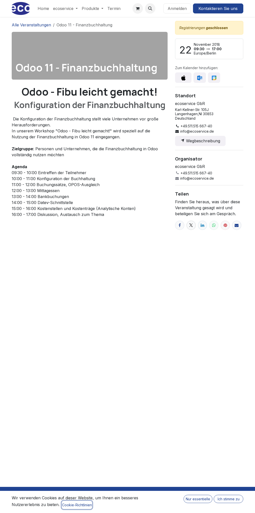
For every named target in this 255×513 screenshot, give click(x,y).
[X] (191, 225)
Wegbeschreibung (202, 140)
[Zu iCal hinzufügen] (183, 77)
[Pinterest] (225, 225)
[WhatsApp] (213, 225)
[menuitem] (43, 8)
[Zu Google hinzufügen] (214, 77)
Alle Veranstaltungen (31, 24)
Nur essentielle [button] (198, 499)
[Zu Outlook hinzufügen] (199, 77)
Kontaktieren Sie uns (218, 8)
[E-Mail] (236, 225)
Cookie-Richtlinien (77, 505)
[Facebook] (179, 225)
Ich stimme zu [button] (229, 499)
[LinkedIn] (202, 225)
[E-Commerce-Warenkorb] (137, 8)
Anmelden (177, 8)
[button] (150, 8)
